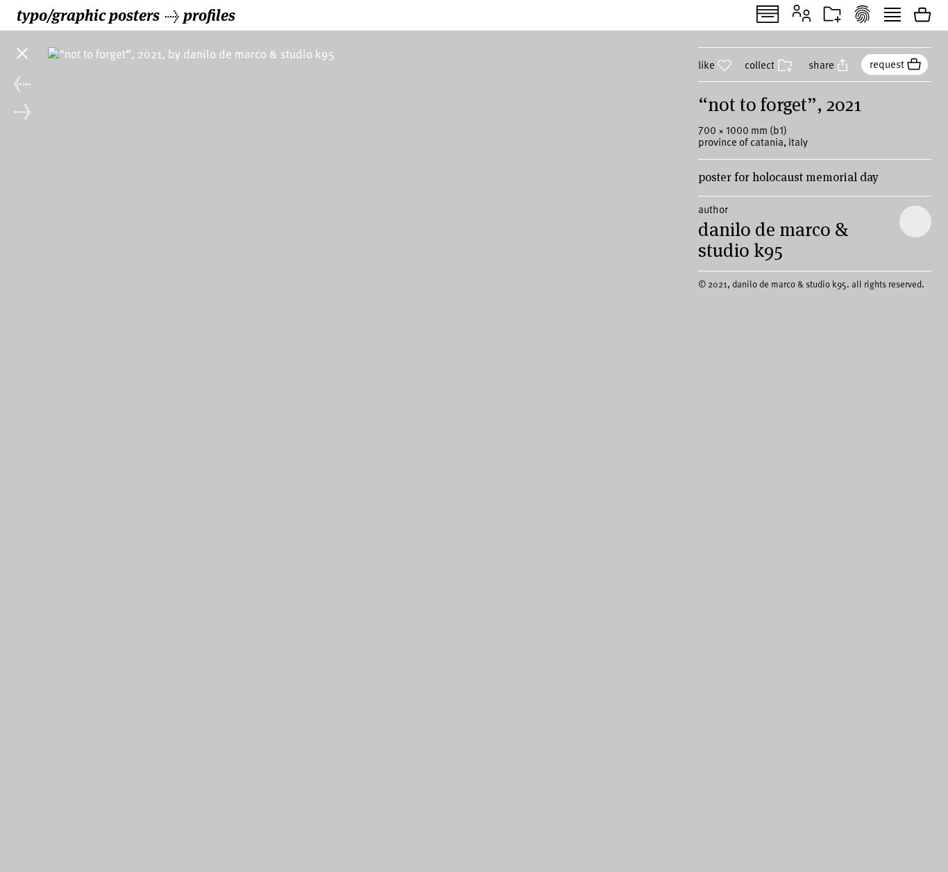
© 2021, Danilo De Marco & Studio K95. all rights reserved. (811, 284)
